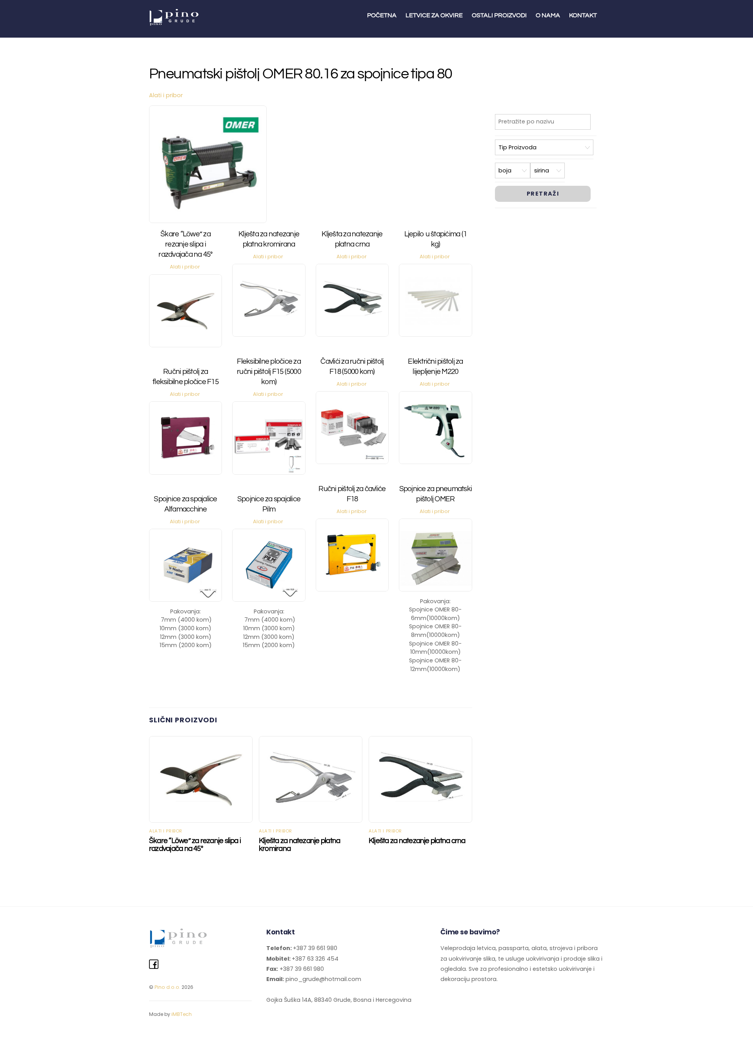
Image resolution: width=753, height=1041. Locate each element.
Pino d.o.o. (167, 987)
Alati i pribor (166, 95)
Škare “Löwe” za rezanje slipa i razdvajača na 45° (185, 244)
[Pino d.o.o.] (174, 22)
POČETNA (382, 15)
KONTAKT (583, 15)
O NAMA (548, 15)
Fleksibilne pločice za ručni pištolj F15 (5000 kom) (269, 372)
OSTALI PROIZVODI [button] (499, 15)
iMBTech (181, 1014)
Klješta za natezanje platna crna (417, 841)
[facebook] (153, 964)
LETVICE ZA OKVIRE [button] (434, 15)
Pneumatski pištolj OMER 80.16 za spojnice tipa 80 (300, 74)
